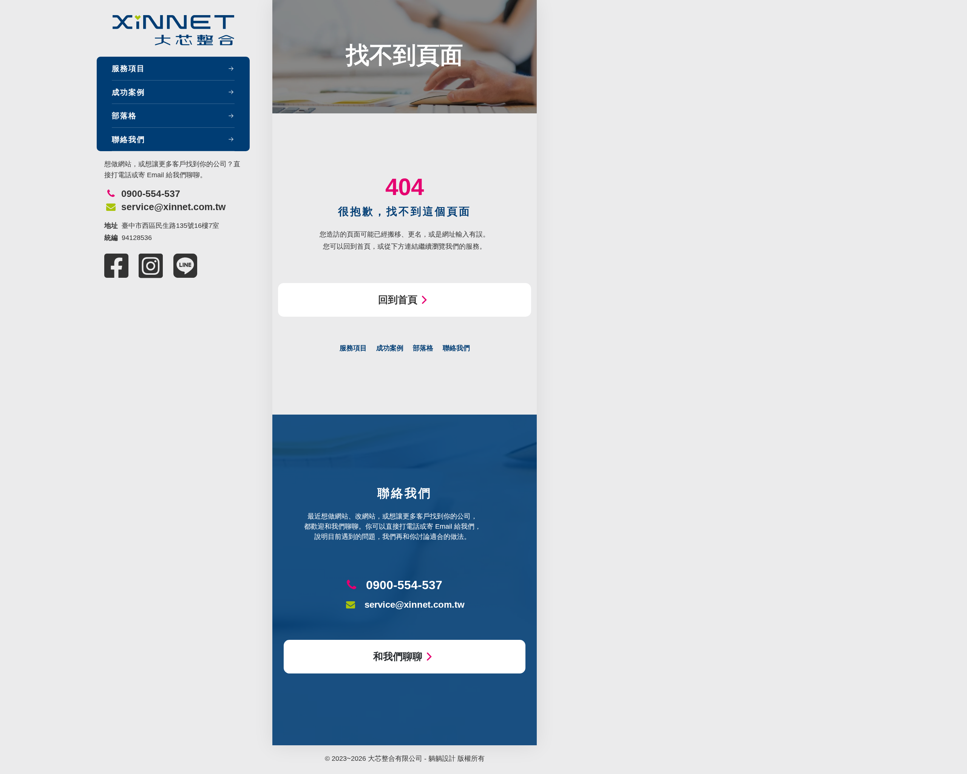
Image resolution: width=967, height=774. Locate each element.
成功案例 (128, 92)
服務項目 (128, 68)
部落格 (124, 115)
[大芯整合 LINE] (185, 266)
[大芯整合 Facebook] (116, 266)
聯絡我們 (128, 139)
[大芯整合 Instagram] (151, 266)
